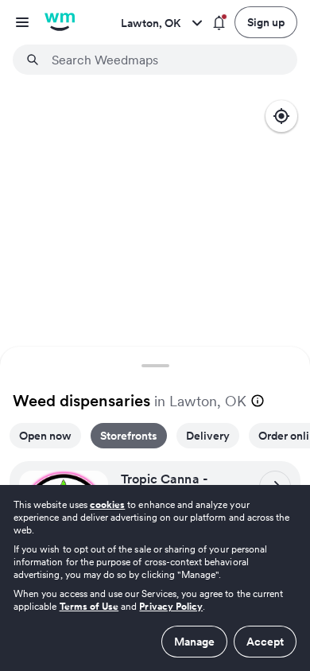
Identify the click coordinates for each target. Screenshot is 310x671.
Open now (45, 436)
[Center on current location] (281, 116)
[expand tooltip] (257, 400)
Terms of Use (89, 606)
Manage (194, 641)
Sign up (266, 22)
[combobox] (164, 59)
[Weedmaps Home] (60, 22)
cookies (107, 504)
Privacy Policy (171, 606)
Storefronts (128, 436)
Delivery (208, 436)
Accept (265, 641)
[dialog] (155, 578)
